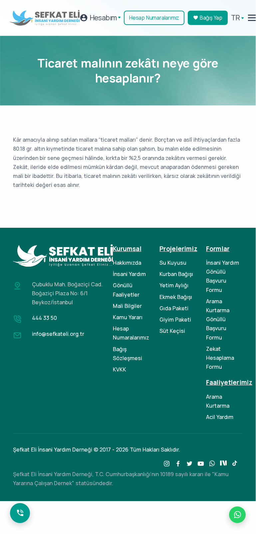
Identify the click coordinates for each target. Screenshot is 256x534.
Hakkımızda (127, 262)
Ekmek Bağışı (175, 297)
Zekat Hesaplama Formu (220, 357)
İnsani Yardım (129, 274)
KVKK (119, 369)
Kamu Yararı (127, 317)
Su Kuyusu (172, 262)
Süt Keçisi (172, 330)
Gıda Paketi (173, 308)
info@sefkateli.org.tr (58, 333)
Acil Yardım (219, 417)
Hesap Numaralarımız (154, 17)
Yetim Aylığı (173, 285)
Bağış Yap (210, 17)
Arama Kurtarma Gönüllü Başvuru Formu (217, 319)
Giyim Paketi (175, 319)
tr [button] (235, 17)
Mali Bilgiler (127, 306)
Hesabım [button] (102, 17)
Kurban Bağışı (176, 274)
